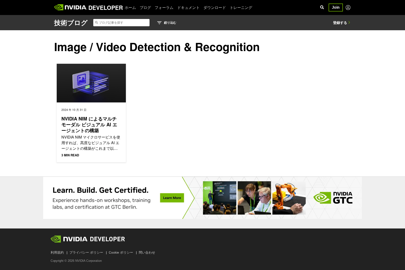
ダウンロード (214, 7)
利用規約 (57, 252)
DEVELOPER (105, 7)
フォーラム (164, 7)
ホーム (130, 7)
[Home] (70, 7)
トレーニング (241, 7)
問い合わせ (147, 252)
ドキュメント (188, 7)
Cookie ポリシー (121, 252)
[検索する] (322, 7)
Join (336, 7)
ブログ (145, 7)
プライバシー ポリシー (86, 252)
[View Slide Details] (202, 198)
